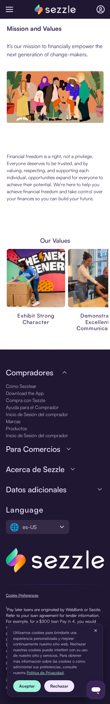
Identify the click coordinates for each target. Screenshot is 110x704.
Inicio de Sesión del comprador (37, 414)
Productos (16, 428)
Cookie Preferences (22, 595)
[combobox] (37, 527)
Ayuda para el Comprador (32, 407)
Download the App (25, 393)
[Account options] (100, 9)
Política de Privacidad (45, 672)
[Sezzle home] (55, 9)
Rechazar (59, 685)
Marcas (13, 421)
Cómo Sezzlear (21, 386)
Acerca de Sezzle (35, 469)
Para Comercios (33, 449)
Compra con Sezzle (25, 400)
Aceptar (27, 685)
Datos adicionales (36, 489)
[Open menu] (9, 9)
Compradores (29, 372)
